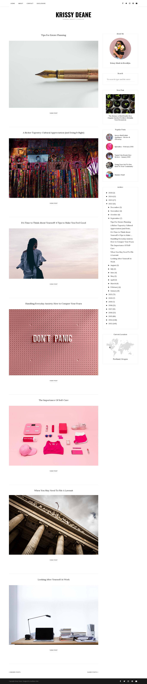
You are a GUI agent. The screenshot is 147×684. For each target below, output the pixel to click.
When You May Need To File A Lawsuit (53, 490)
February (114, 287)
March (113, 283)
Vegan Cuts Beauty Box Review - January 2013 (123, 156)
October (114, 215)
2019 (110, 302)
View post (54, 113)
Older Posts (92, 672)
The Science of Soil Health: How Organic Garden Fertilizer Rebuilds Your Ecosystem (120, 118)
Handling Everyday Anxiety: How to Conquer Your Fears (53, 303)
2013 (110, 323)
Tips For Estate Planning (53, 35)
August (114, 265)
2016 (110, 312)
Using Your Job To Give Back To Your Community (124, 165)
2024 (110, 196)
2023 (110, 200)
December (115, 207)
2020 (110, 298)
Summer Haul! (120, 175)
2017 (110, 309)
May (112, 276)
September (115, 218)
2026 (110, 193)
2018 (110, 305)
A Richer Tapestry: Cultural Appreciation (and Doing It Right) (53, 132)
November (115, 211)
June (113, 273)
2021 (110, 294)
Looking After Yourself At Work (54, 579)
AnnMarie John (34, 681)
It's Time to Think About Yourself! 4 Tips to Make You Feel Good (53, 222)
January (114, 291)
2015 (110, 316)
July (112, 269)
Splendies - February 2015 (124, 147)
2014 (110, 320)
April (113, 280)
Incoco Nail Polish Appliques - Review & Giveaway (122, 137)
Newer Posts (15, 672)
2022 (110, 204)
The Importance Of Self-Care (53, 400)
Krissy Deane (18, 681)
